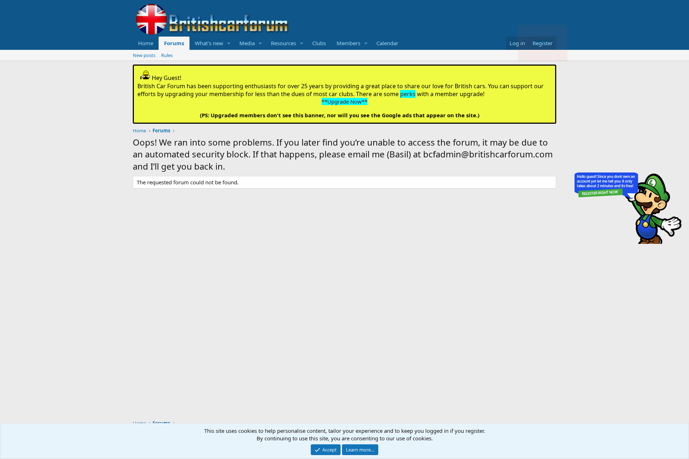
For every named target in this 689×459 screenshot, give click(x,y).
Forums (174, 43)
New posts (144, 55)
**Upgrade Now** (344, 101)
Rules (167, 55)
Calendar (387, 43)
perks (408, 94)
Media (247, 43)
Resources (283, 43)
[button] (229, 43)
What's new (209, 43)
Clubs (319, 43)
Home (145, 43)
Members (348, 43)
